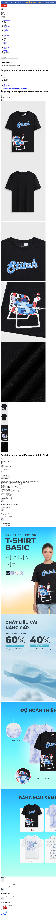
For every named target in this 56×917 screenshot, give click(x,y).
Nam (5, 84)
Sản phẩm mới (7, 85)
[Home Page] (4, 6)
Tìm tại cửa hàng (4, 478)
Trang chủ (6, 83)
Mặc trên (6, 86)
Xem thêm (3, 877)
